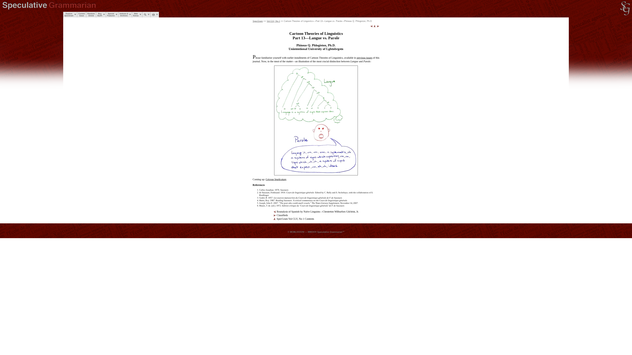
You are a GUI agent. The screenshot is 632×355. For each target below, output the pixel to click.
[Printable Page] (155, 14)
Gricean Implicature (276, 179)
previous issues (364, 57)
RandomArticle (91, 15)
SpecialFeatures (111, 15)
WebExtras (136, 15)
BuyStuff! (99, 15)
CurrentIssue (81, 15)
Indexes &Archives (124, 15)
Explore (68, 15)
